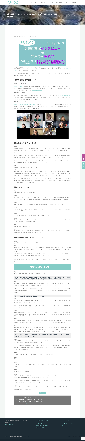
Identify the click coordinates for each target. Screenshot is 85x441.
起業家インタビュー (70, 14)
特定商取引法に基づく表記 (42, 425)
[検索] (79, 2)
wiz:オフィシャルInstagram (67, 423)
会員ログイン (83, 165)
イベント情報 (39, 423)
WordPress (77, 436)
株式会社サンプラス (18, 104)
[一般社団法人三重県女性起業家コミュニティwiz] (13, 2)
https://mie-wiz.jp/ (9, 424)
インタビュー (62, 14)
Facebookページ (65, 420)
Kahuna (72, 436)
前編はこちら (42, 392)
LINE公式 (64, 425)
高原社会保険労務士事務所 (30, 104)
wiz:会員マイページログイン (42, 420)
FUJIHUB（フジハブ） (37, 90)
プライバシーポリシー (41, 427)
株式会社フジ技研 (18, 86)
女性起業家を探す (83, 158)
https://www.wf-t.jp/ (23, 403)
